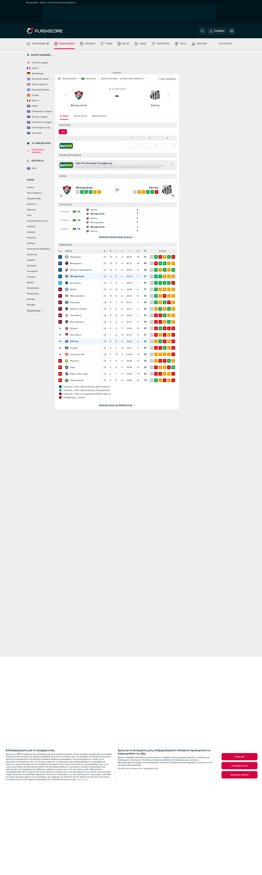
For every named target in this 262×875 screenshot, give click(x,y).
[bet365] (66, 146)
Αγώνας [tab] (64, 116)
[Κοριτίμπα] (66, 302)
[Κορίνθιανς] (66, 315)
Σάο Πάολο (75, 334)
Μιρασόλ (74, 360)
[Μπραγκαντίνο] (66, 296)
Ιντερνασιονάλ (77, 354)
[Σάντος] (66, 341)
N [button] (110, 251)
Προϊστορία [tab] (80, 116)
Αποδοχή (239, 756)
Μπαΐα (73, 289)
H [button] (122, 251)
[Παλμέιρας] (66, 257)
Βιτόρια (74, 328)
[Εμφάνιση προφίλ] (78, 95)
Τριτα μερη (82, 779)
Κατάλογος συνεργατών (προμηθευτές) (138, 768)
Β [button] (145, 251)
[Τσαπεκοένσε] (66, 380)
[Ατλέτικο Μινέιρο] (66, 309)
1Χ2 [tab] (63, 131)
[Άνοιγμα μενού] (231, 31)
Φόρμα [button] (162, 251)
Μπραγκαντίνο (77, 295)
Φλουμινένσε (79, 105)
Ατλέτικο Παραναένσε (81, 269)
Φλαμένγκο (76, 263)
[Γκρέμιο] (66, 348)
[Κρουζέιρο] (66, 283)
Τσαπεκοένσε (76, 380)
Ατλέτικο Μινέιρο (78, 308)
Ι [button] (116, 251)
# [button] (59, 251)
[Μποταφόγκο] (66, 322)
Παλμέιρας (75, 256)
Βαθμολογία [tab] (99, 116)
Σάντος (155, 105)
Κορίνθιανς (75, 315)
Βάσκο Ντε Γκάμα (79, 373)
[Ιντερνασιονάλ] (66, 354)
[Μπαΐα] (66, 289)
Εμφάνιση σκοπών (239, 774)
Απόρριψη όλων (239, 765)
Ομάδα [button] (68, 251)
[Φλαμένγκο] (66, 263)
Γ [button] (129, 251)
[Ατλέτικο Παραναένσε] (66, 270)
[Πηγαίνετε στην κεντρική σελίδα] (52, 31)
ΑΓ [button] (105, 251)
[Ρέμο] (66, 367)
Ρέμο (72, 367)
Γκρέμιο (74, 347)
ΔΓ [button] (138, 251)
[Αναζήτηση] (202, 31)
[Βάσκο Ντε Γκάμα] (66, 374)
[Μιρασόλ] (66, 361)
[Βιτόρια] (66, 328)
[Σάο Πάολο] (66, 335)
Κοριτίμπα (75, 302)
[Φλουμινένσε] (66, 276)
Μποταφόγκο (77, 321)
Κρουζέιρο (75, 282)
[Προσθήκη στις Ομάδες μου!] (65, 95)
